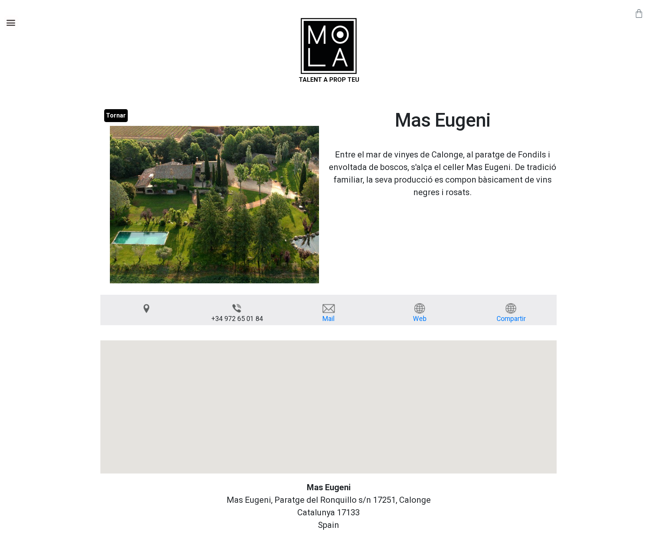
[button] (11, 23)
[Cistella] (639, 13)
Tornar (116, 115)
